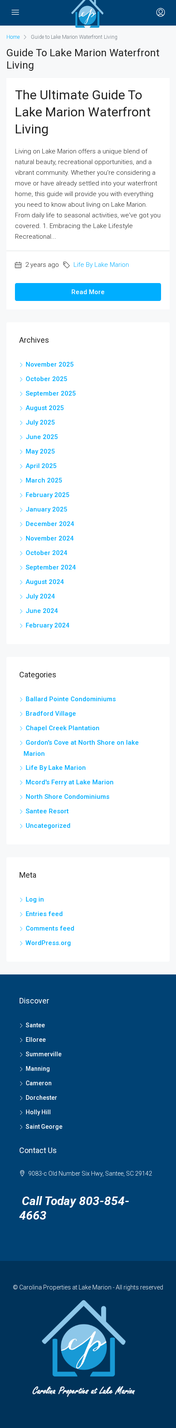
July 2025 (40, 422)
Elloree (36, 1039)
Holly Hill (38, 1112)
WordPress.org (48, 943)
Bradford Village (51, 713)
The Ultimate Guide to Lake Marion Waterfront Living (83, 111)
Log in (35, 899)
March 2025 (44, 480)
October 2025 (46, 379)
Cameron (39, 1083)
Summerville (44, 1054)
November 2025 (50, 364)
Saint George (44, 1126)
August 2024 (45, 582)
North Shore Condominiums (67, 797)
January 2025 (46, 509)
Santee (35, 1025)
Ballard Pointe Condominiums (71, 699)
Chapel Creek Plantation (63, 728)
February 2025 (48, 495)
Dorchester (41, 1097)
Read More (88, 292)
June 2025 (42, 437)
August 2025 (45, 408)
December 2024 (50, 524)
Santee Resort (47, 811)
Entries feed (44, 914)
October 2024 (46, 553)
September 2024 (51, 567)
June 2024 (42, 611)
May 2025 (40, 451)
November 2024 (50, 538)
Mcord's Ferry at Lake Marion (70, 782)
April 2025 (41, 466)
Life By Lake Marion (101, 265)
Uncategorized (48, 826)
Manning (38, 1068)
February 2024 (48, 625)
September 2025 (51, 393)
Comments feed (50, 928)
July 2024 (40, 596)
